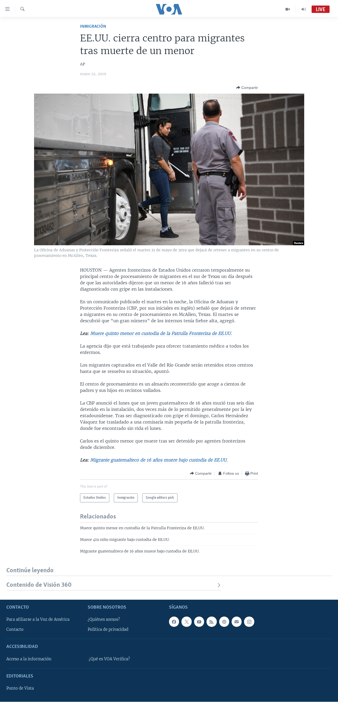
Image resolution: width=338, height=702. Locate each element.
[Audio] (304, 9)
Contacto (15, 629)
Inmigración (93, 26)
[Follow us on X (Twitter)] (186, 622)
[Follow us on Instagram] (249, 622)
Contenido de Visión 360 (39, 585)
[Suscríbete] (237, 622)
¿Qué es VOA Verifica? (109, 659)
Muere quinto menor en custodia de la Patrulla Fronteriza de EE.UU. (161, 333)
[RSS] (211, 622)
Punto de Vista (20, 688)
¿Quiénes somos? (104, 619)
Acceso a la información (28, 659)
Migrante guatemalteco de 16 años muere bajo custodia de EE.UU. (159, 460)
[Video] (288, 9)
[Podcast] (224, 622)
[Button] (247, 87)
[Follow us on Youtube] (199, 622)
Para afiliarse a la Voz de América (37, 619)
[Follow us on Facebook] (174, 622)
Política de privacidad (108, 629)
